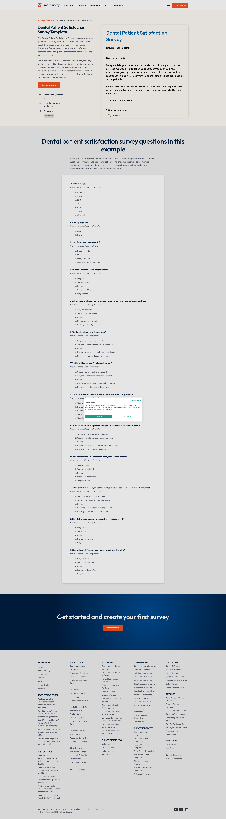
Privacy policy (136, 400)
